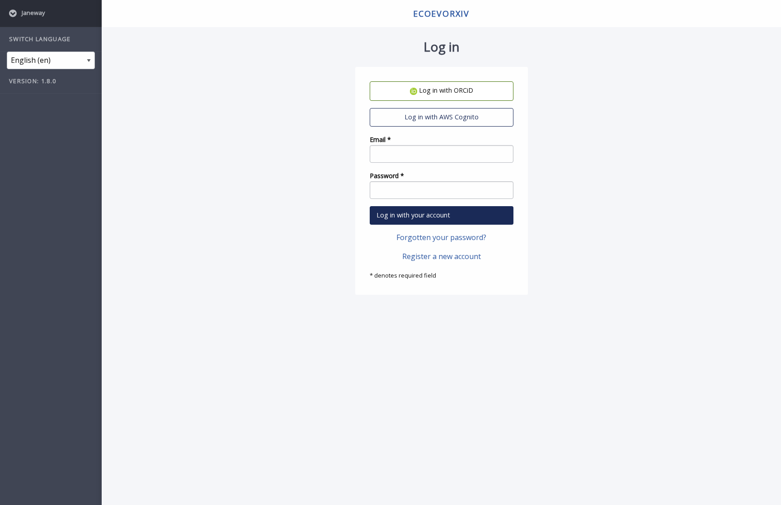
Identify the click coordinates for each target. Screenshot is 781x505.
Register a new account (441, 256)
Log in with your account (413, 215)
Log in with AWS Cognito (442, 117)
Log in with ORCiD (445, 90)
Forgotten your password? (441, 237)
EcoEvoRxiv (441, 13)
